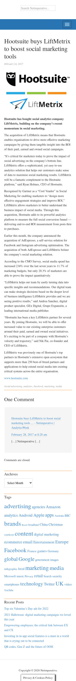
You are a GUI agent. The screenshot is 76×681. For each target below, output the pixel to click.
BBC (67, 515)
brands (12, 523)
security (57, 576)
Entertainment (43, 542)
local (21, 568)
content (24, 533)
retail (38, 576)
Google (26, 558)
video (68, 584)
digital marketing (46, 534)
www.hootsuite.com (16, 378)
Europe (61, 542)
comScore (9, 534)
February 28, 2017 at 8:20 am (29, 434)
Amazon (53, 506)
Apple (38, 515)
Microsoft (10, 576)
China (44, 524)
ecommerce (13, 541)
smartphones (11, 584)
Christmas (56, 524)
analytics (27, 386)
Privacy (29, 576)
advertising (16, 386)
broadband (33, 524)
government (42, 560)
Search (47, 576)
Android (26, 515)
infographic (10, 569)
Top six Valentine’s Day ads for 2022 (26, 609)
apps (49, 515)
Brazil (24, 524)
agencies (38, 506)
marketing (49, 386)
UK (60, 583)
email (28, 542)
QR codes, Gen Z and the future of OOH (28, 647)
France (32, 551)
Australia (59, 515)
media (59, 386)
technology (31, 583)
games (42, 550)
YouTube (8, 590)
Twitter (49, 584)
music (20, 576)
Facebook (38, 386)
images (54, 560)
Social (7, 386)
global (11, 558)
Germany (53, 551)
